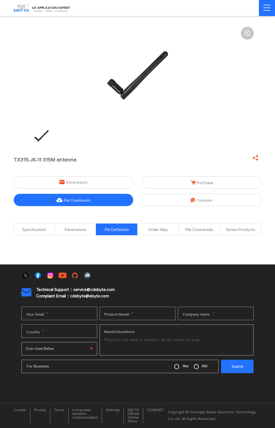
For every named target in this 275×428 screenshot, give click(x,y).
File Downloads (73, 200)
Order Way (158, 230)
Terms (59, 410)
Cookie (20, 410)
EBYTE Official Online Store (133, 415)
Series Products (240, 230)
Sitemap (113, 410)
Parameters (75, 230)
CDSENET (155, 410)
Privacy (40, 410)
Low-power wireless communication (85, 413)
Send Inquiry (73, 182)
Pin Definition (117, 230)
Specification (34, 230)
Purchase (202, 182)
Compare (201, 200)
